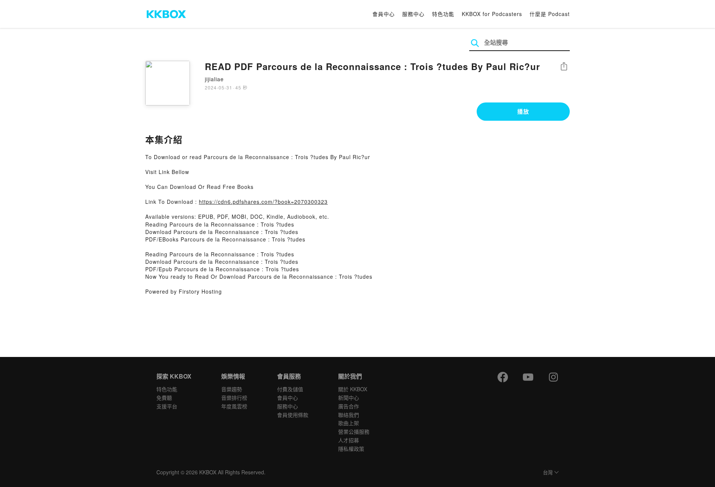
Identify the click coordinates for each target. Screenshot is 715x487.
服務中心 (413, 14)
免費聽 (164, 397)
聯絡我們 (348, 414)
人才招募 (348, 440)
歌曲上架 (348, 423)
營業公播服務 (353, 431)
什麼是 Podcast (550, 14)
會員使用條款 (292, 414)
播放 (523, 111)
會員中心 (383, 14)
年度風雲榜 (234, 406)
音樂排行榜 (234, 397)
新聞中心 (348, 397)
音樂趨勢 (231, 389)
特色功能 (443, 14)
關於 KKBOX (352, 389)
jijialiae (214, 79)
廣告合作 (348, 406)
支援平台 (166, 406)
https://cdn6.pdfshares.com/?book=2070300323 (263, 201)
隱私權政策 (351, 448)
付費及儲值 (290, 389)
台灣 (548, 472)
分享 (564, 66)
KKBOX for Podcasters (492, 14)
